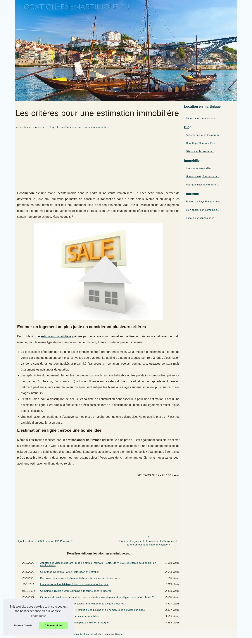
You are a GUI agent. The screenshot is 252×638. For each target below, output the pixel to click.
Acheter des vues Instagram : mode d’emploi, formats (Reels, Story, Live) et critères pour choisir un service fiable (98, 564)
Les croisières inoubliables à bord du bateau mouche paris (74, 584)
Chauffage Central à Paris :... (203, 143)
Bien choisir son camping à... (203, 209)
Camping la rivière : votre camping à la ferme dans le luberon (76, 591)
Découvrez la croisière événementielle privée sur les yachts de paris (80, 578)
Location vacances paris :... (202, 217)
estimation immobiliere (56, 336)
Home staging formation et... (202, 176)
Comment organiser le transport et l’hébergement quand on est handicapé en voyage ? (148, 543)
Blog (51, 127)
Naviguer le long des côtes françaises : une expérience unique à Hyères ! (83, 603)
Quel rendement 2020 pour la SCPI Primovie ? (45, 541)
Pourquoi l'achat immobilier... (203, 184)
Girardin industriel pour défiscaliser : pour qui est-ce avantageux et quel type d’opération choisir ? (97, 597)
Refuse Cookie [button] (23, 625)
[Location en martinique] (126, 50)
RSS (99, 634)
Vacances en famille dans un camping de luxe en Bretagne (74, 622)
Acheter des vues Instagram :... (204, 134)
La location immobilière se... (202, 118)
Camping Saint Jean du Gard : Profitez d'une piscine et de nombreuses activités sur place (92, 610)
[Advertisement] (98, 157)
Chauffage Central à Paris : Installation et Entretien (69, 572)
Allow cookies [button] (53, 625)
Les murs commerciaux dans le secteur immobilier (69, 616)
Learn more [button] (38, 616)
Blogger (119, 634)
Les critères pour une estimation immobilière (83, 127)
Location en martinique (32, 127)
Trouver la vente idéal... (199, 168)
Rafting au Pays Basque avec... (204, 201)
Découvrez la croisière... (200, 151)
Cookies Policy (88, 634)
